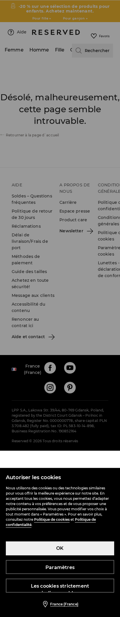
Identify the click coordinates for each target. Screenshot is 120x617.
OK (59, 548)
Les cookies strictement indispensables (60, 588)
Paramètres (60, 567)
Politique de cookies (52, 519)
